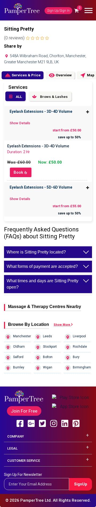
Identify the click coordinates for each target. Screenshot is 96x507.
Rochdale (80, 346)
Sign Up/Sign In (58, 11)
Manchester (22, 336)
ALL (18, 96)
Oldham (19, 346)
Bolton (48, 357)
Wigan (47, 367)
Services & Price (23, 75)
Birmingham (81, 367)
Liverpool (79, 336)
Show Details (20, 123)
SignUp (80, 484)
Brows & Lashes (53, 96)
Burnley (18, 367)
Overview (60, 75)
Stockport (50, 346)
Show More (62, 324)
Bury (76, 357)
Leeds (47, 336)
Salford (18, 357)
